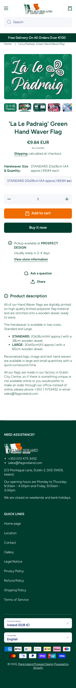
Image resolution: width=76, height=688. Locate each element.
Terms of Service (16, 600)
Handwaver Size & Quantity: (36, 168)
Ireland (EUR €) (18, 625)
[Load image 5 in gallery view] (68, 107)
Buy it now (38, 227)
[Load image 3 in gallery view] (39, 107)
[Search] (7, 22)
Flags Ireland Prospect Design (36, 664)
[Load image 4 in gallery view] (54, 107)
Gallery (9, 552)
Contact (10, 543)
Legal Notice (13, 561)
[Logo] (38, 8)
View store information (31, 259)
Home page (12, 523)
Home (8, 43)
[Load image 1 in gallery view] (10, 107)
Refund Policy (14, 580)
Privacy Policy (14, 571)
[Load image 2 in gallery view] (25, 107)
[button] (70, 8)
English (12, 639)
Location (10, 533)
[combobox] (38, 22)
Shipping (21, 153)
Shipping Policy (15, 590)
